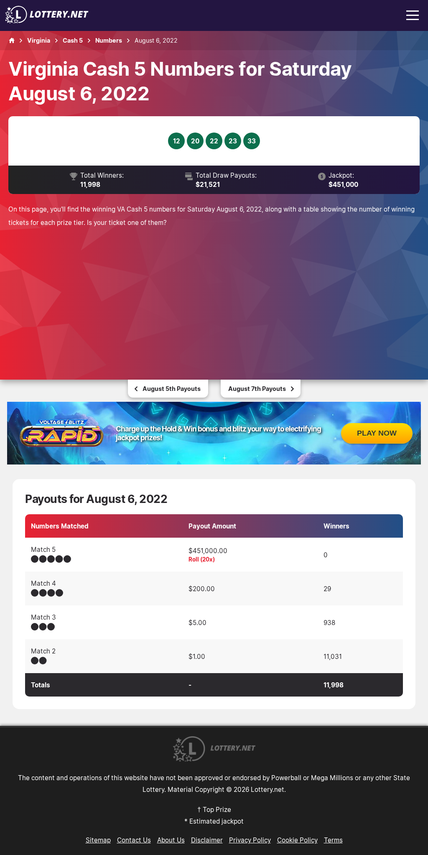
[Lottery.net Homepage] (12, 40)
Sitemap (98, 840)
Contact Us (134, 840)
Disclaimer (207, 840)
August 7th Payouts (257, 389)
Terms (333, 840)
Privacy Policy (250, 840)
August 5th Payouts (172, 389)
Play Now (377, 433)
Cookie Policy (297, 840)
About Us (171, 840)
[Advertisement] (214, 291)
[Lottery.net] (47, 21)
